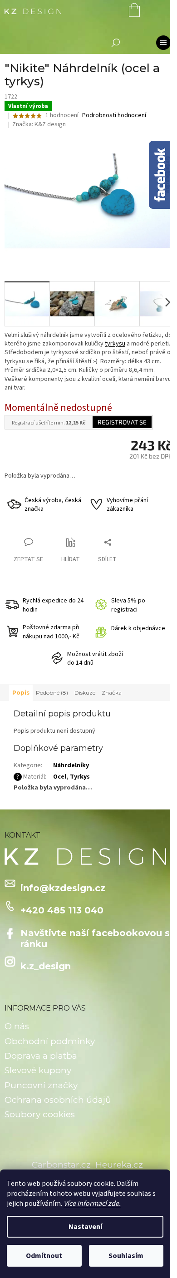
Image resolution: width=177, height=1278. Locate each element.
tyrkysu (115, 343)
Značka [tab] (112, 692)
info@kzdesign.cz (62, 888)
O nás (17, 1026)
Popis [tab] (21, 692)
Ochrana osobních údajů (58, 1100)
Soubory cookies (40, 1114)
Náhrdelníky (71, 765)
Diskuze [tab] (84, 692)
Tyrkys (80, 776)
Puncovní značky (41, 1085)
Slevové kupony (38, 1070)
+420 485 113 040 (61, 910)
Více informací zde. (92, 1204)
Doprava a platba (41, 1056)
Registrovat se (122, 422)
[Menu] (163, 43)
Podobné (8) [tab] (52, 692)
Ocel (59, 776)
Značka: (39, 124)
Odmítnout (44, 1256)
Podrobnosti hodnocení (114, 115)
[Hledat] (116, 43)
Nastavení (85, 1227)
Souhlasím (125, 1256)
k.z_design (45, 966)
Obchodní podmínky (50, 1041)
